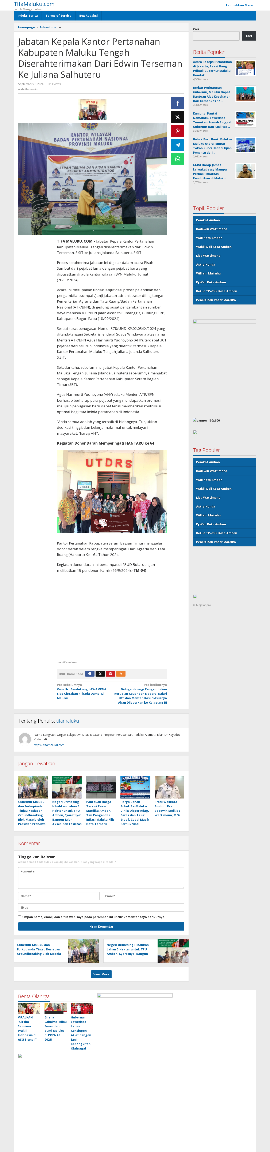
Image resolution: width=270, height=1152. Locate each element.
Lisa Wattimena (208, 256)
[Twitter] (100, 674)
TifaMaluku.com (34, 4)
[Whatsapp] (178, 159)
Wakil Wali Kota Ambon (214, 247)
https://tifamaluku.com (49, 745)
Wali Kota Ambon (209, 238)
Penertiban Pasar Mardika (216, 300)
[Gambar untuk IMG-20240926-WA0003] (92, 109)
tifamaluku (67, 720)
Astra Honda (205, 264)
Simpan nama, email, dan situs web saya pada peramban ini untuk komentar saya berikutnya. (93, 917)
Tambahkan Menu (239, 5)
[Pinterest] (110, 674)
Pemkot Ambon (208, 220)
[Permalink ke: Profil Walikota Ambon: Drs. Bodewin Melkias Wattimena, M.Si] (170, 787)
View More (101, 974)
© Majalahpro (202, 605)
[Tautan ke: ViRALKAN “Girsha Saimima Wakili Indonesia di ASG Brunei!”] (29, 1008)
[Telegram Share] (178, 145)
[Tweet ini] (178, 117)
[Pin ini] (178, 131)
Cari (196, 29)
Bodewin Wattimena (211, 229)
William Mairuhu (208, 273)
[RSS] (121, 674)
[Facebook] (89, 674)
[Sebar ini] (178, 103)
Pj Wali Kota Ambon (211, 282)
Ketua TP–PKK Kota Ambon (216, 291)
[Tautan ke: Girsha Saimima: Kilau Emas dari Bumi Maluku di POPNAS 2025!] (56, 1008)
